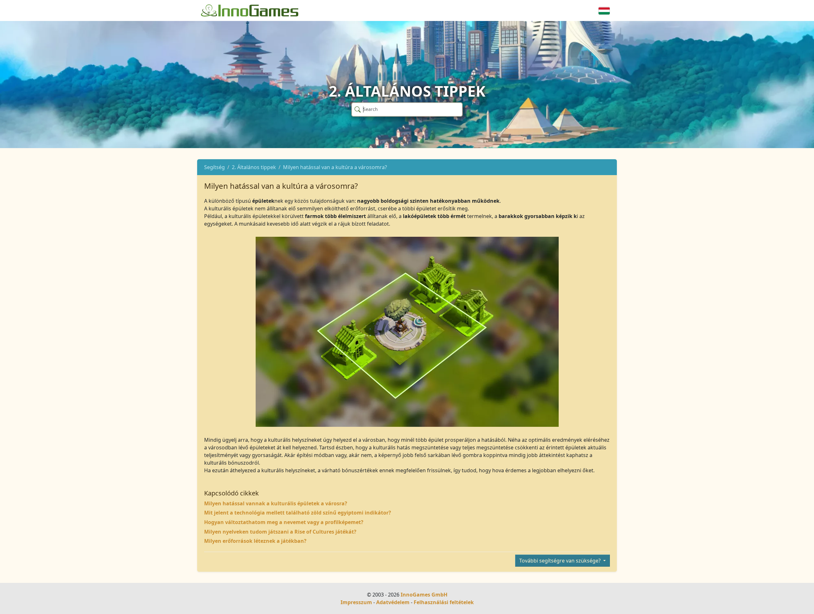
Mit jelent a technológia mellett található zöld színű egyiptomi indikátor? (297, 512)
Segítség (214, 167)
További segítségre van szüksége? (560, 560)
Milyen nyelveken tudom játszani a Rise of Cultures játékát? (280, 531)
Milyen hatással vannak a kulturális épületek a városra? (275, 503)
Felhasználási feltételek (444, 602)
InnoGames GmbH (424, 594)
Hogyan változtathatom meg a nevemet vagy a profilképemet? (283, 522)
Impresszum (356, 602)
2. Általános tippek (254, 167)
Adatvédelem (393, 602)
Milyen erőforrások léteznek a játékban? (255, 540)
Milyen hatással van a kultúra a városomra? (335, 167)
